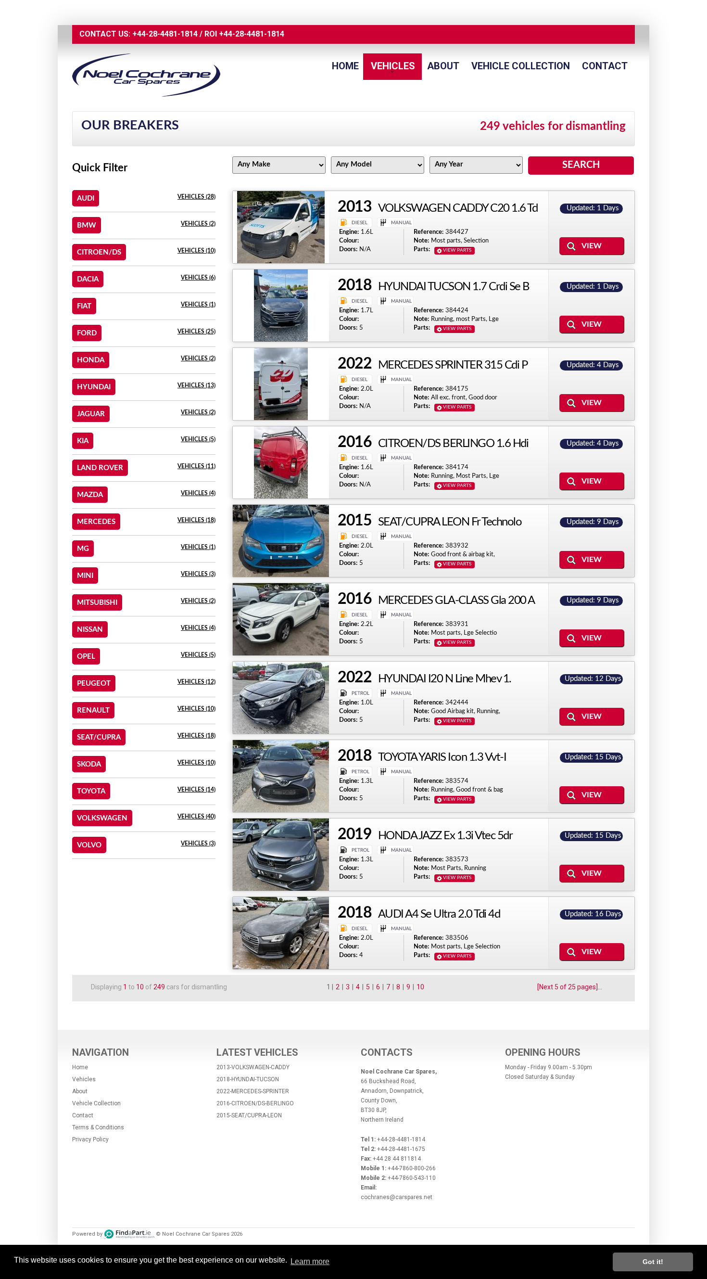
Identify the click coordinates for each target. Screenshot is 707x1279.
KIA (82, 441)
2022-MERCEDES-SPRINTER (252, 1091)
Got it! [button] (653, 1262)
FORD (87, 333)
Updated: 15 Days (593, 757)
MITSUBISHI (97, 602)
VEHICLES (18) (196, 520)
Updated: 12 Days (593, 678)
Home (345, 66)
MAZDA (90, 495)
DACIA (88, 279)
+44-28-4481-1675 (401, 1149)
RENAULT (93, 710)
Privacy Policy (90, 1139)
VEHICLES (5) (198, 439)
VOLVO (89, 845)
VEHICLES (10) (196, 251)
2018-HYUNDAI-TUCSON (247, 1079)
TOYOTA (91, 791)
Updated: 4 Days (593, 365)
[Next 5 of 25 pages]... (569, 987)
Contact (605, 66)
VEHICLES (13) (196, 385)
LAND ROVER (100, 468)
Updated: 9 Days (593, 521)
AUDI (85, 198)
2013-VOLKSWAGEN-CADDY (253, 1067)
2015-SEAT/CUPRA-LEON (249, 1115)
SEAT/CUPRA (99, 737)
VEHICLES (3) (198, 574)
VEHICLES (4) (198, 493)
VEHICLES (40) (196, 816)
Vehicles (393, 66)
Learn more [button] (309, 1261)
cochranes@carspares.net (396, 1197)
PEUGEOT (94, 683)
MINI (85, 575)
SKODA (89, 764)
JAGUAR (91, 414)
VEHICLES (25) (196, 331)
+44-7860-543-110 (412, 1178)
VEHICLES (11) (196, 466)
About (443, 66)
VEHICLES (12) (196, 682)
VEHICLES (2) (198, 224)
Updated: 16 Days (593, 914)
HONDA (90, 360)
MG (83, 548)
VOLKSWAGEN (102, 818)
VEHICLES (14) (196, 790)
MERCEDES (96, 521)
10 (420, 987)
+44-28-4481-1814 (165, 33)
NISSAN (90, 629)
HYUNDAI (94, 387)
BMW (86, 225)
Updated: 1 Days (593, 208)
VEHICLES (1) (198, 304)
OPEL (86, 656)
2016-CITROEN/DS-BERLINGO (255, 1103)
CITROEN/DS (99, 252)
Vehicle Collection (520, 66)
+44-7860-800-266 (412, 1168)
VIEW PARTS (457, 250)
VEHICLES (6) (198, 278)
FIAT (84, 306)
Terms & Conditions (98, 1127)
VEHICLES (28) (196, 197)
